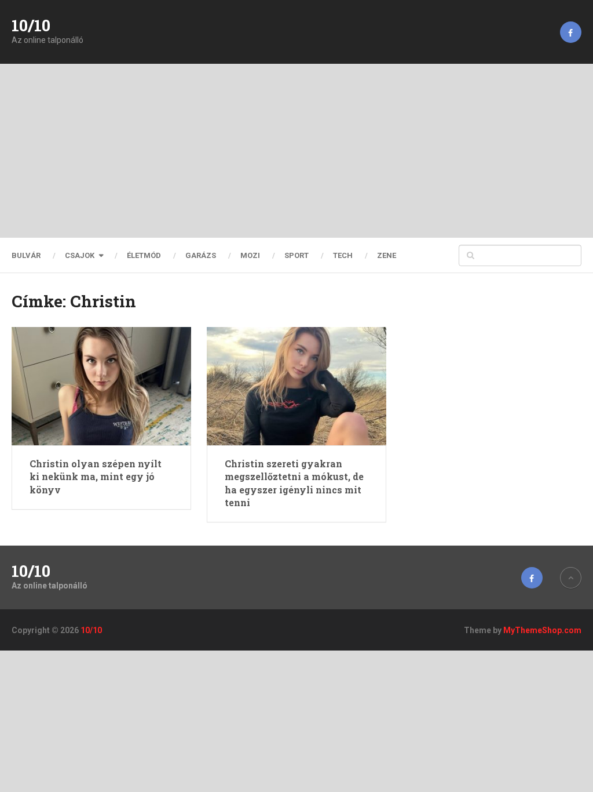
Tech (343, 255)
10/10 (31, 25)
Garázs (200, 255)
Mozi (250, 255)
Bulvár (26, 255)
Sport (296, 255)
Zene (386, 255)
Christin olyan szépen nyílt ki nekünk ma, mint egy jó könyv (96, 476)
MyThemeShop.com (542, 630)
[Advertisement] (296, 151)
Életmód (144, 255)
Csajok (79, 255)
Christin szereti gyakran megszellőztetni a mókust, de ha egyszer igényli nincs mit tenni (294, 482)
